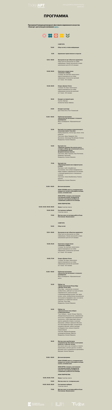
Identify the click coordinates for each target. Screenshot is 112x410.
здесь (56, 27)
